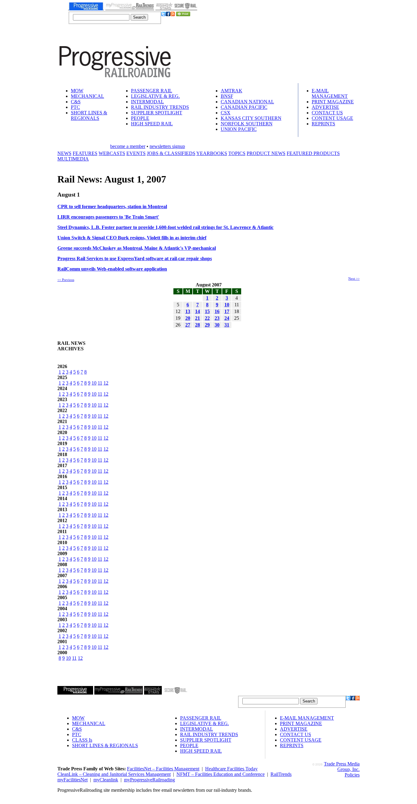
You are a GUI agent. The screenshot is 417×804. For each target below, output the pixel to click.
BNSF (227, 96)
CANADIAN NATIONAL (247, 101)
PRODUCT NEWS (266, 153)
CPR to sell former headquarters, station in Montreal (112, 206)
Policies (352, 774)
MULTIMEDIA (73, 158)
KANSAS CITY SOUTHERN (251, 118)
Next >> (354, 278)
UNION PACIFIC (239, 129)
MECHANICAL (87, 96)
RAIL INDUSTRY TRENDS (160, 107)
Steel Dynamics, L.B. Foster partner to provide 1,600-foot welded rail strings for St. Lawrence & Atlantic (165, 227)
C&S (76, 101)
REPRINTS (323, 123)
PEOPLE (140, 118)
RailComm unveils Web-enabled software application (112, 268)
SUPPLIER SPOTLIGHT (156, 112)
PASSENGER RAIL (151, 90)
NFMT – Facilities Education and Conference (220, 774)
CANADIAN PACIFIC (244, 107)
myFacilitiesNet (72, 779)
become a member (127, 146)
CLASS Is (82, 740)
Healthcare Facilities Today (231, 768)
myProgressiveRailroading (149, 779)
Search (139, 17)
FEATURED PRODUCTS (313, 153)
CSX (225, 112)
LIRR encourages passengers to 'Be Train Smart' (108, 216)
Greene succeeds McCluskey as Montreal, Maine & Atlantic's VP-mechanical (136, 248)
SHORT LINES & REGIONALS (89, 115)
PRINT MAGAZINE (333, 101)
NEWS (64, 153)
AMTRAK (231, 90)
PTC (75, 107)
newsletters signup (167, 146)
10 (94, 382)
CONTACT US (327, 112)
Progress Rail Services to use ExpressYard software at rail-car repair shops (134, 258)
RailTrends (281, 774)
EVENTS (136, 153)
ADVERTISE (325, 107)
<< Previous (65, 280)
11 (100, 382)
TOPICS (236, 153)
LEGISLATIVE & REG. (155, 96)
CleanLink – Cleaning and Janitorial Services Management (114, 774)
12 (105, 382)
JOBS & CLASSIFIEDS (171, 153)
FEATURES (85, 153)
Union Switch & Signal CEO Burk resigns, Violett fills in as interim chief (131, 237)
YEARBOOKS (211, 153)
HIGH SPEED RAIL (152, 123)
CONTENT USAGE (332, 118)
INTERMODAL (147, 101)
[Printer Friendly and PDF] (183, 14)
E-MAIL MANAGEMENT (330, 93)
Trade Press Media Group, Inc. (342, 766)
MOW (77, 90)
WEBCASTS (112, 153)
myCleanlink (105, 779)
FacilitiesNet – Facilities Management (163, 768)
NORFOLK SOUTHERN (247, 123)
